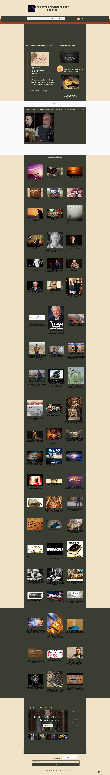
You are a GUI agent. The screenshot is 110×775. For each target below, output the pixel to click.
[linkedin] (55, 768)
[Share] (67, 708)
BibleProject (59, 109)
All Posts (27, 109)
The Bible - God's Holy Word (46, 109)
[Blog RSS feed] (78, 19)
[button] (83, 109)
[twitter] (57, 768)
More (66, 109)
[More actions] (52, 116)
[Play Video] (33, 737)
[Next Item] (51, 59)
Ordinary (34, 109)
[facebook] (53, 768)
